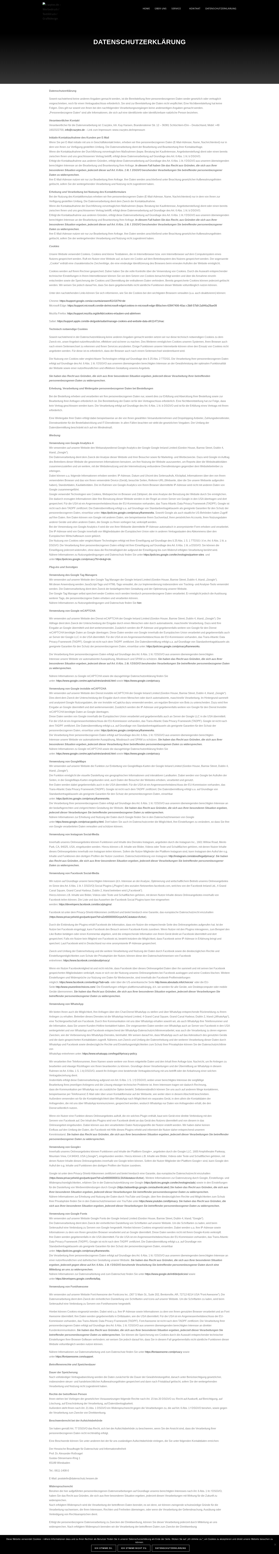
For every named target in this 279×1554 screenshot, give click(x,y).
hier (139, 603)
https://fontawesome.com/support (74, 1356)
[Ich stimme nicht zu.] (275, 1544)
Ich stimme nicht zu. (134, 1548)
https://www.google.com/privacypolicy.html (80, 821)
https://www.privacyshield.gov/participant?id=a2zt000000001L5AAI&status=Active (96, 1178)
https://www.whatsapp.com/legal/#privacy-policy (109, 1053)
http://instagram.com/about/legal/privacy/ (191, 856)
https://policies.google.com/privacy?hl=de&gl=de (83, 559)
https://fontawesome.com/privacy (163, 1352)
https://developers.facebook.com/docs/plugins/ (85, 904)
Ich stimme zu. (104, 1548)
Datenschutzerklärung (170, 1548)
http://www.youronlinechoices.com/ (75, 987)
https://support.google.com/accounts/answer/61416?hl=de (92, 301)
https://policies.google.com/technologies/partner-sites (174, 554)
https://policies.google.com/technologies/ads (170, 1182)
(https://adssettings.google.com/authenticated (143, 1187)
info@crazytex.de (75, 129)
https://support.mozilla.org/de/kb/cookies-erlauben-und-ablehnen (104, 313)
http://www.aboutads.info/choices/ (174, 982)
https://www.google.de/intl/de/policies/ (166, 1274)
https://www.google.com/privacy (142, 680)
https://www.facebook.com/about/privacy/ (86, 960)
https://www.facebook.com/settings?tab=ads (84, 982)
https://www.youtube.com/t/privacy (158, 1201)
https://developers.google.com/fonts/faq (78, 1278)
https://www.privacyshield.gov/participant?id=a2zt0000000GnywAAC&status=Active (97, 917)
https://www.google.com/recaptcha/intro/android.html (86, 680)
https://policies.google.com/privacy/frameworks (127, 512)
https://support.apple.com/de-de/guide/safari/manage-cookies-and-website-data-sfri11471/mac (110, 321)
